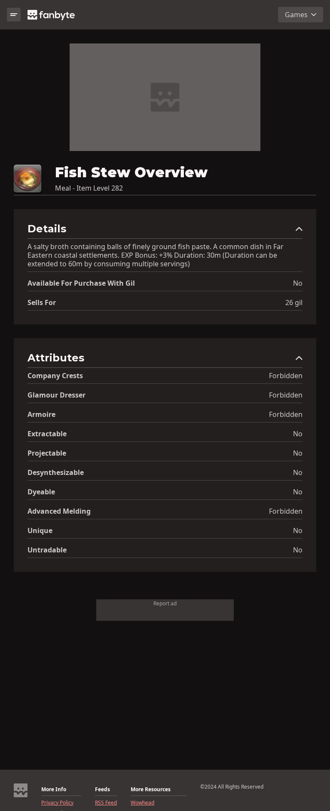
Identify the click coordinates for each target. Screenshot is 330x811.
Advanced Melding (59, 511)
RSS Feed (106, 802)
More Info (53, 789)
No (297, 283)
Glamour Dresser (57, 395)
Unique (40, 530)
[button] (165, 231)
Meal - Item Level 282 (89, 188)
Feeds (102, 789)
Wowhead (142, 802)
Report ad (165, 603)
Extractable (47, 433)
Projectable (47, 453)
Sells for (42, 302)
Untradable (47, 550)
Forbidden (285, 375)
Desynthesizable (56, 472)
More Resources (151, 789)
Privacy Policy (57, 802)
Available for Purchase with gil (81, 283)
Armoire (41, 414)
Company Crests (55, 375)
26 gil (293, 302)
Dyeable (41, 491)
